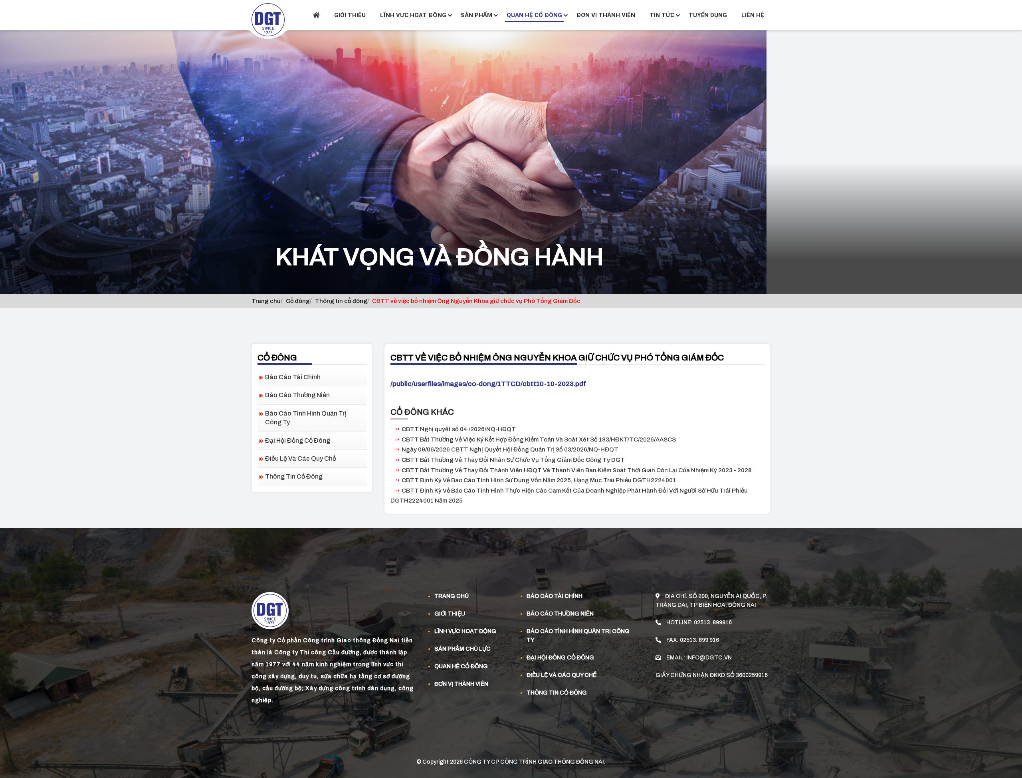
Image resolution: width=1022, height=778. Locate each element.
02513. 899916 (713, 623)
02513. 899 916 (699, 640)
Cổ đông (298, 301)
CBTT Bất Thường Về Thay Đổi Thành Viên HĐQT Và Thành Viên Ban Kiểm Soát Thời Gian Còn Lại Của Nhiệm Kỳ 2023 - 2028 (577, 470)
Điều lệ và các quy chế (300, 458)
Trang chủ (266, 301)
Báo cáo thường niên (297, 395)
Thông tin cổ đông (341, 301)
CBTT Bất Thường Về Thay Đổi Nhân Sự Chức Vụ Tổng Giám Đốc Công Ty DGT (513, 460)
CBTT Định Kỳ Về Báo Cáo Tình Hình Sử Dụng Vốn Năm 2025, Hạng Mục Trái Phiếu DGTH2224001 (539, 480)
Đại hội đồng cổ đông (297, 440)
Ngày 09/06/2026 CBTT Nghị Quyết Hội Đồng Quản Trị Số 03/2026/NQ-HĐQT (510, 449)
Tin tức (662, 15)
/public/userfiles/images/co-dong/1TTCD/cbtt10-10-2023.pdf (488, 384)
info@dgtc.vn (709, 658)
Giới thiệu (350, 15)
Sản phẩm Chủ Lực (462, 649)
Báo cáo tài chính (293, 377)
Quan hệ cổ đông (534, 15)
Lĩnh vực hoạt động (413, 15)
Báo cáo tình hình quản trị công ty (306, 418)
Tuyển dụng (708, 15)
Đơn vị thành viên (605, 15)
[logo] (268, 19)
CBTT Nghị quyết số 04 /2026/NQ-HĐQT (459, 429)
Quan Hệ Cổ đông (461, 666)
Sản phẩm (476, 15)
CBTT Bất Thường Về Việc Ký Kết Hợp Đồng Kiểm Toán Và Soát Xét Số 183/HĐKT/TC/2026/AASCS (539, 439)
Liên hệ (752, 15)
